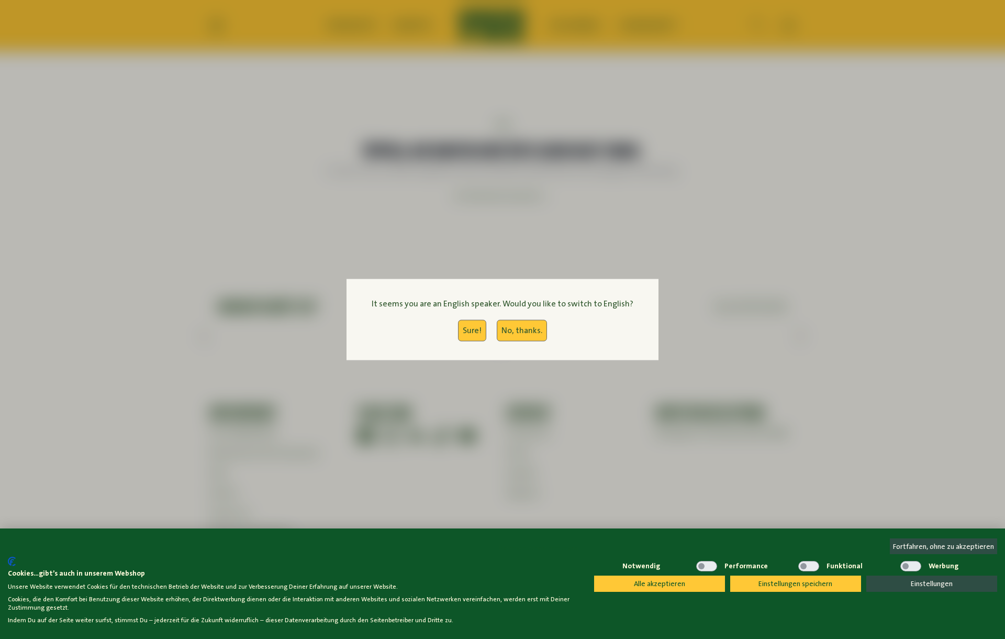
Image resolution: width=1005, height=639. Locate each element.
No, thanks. (521, 330)
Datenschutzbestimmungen (538, 548)
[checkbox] (604, 566)
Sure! (472, 330)
